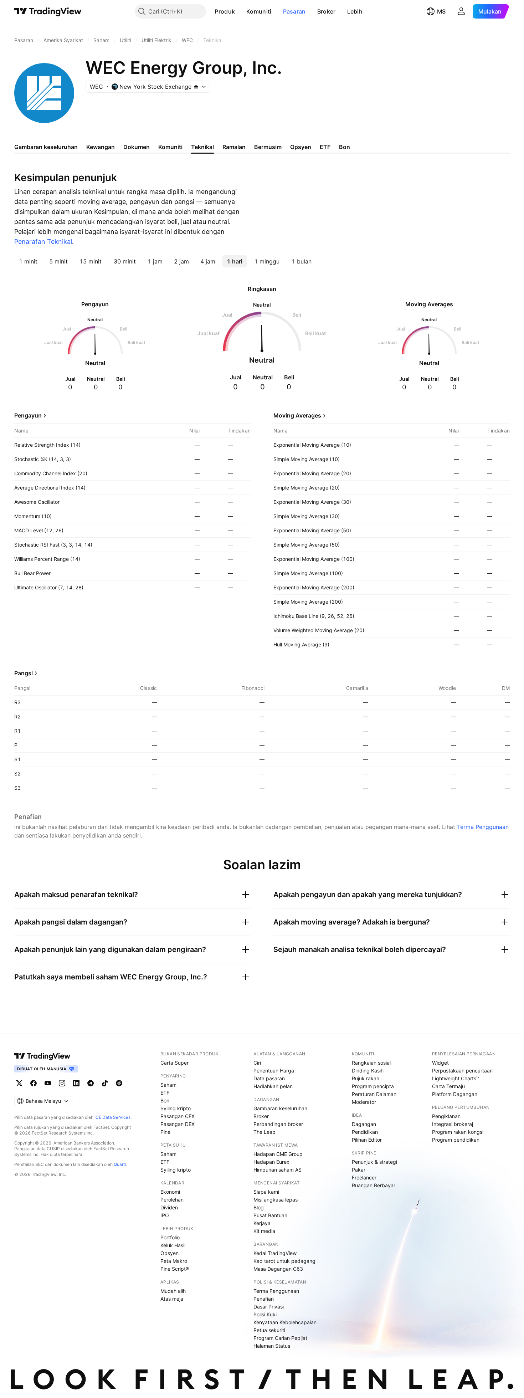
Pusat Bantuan (270, 1215)
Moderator (364, 1102)
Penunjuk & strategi (374, 1162)
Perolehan (172, 1200)
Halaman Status (271, 1346)
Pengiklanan (446, 1116)
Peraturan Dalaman (374, 1094)
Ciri (257, 1063)
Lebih (355, 11)
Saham (168, 1085)
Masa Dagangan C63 (278, 1269)
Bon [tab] (344, 146)
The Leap (264, 1132)
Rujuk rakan (365, 1078)
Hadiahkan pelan (273, 1086)
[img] (196, 86)
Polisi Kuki (265, 1314)
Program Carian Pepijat (280, 1338)
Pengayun (28, 415)
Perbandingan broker (278, 1124)
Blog (258, 1207)
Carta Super (174, 1063)
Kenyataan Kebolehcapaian (285, 1322)
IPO (164, 1215)
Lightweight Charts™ (455, 1078)
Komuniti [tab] (170, 146)
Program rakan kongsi (457, 1132)
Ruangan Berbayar (373, 1185)
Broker (326, 11)
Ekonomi (170, 1192)
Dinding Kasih (368, 1070)
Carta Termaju (448, 1086)
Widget (440, 1063)
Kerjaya (262, 1223)
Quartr (120, 1164)
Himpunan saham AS (277, 1170)
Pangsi (23, 673)
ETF (164, 1093)
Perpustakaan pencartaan (462, 1070)
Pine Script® (174, 1269)
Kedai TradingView (275, 1253)
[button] (240, 11)
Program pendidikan (455, 1140)
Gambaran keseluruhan (280, 1108)
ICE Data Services (112, 1117)
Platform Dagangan (454, 1094)
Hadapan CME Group (278, 1154)
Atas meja (171, 1299)
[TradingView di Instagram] (62, 1083)
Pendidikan (365, 1132)
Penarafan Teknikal (43, 241)
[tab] (28, 261)
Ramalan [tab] (234, 146)
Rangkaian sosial (371, 1063)
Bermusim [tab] (268, 146)
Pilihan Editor (367, 1140)
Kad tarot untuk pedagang (284, 1261)
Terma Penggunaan (483, 826)
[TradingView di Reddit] (119, 1083)
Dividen (169, 1207)
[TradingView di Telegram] (91, 1083)
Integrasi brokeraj (452, 1124)
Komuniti (258, 11)
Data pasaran (269, 1078)
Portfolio (170, 1237)
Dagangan (364, 1124)
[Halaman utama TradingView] (42, 1056)
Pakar (358, 1170)
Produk (225, 11)
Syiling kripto (175, 1108)
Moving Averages (297, 415)
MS (441, 11)
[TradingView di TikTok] (105, 1083)
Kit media (264, 1231)
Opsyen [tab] (300, 146)
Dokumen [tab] (136, 146)
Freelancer (364, 1177)
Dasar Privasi (268, 1307)
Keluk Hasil (172, 1245)
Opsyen (169, 1253)
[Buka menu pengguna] (461, 11)
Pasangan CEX (177, 1116)
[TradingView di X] (19, 1083)
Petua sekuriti (269, 1330)
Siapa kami (266, 1192)
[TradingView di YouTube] (48, 1083)
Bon (164, 1100)
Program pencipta (373, 1086)
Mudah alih (173, 1291)
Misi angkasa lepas (275, 1200)
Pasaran (294, 11)
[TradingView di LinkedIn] (76, 1083)
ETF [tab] (325, 146)
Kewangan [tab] (100, 146)
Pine (165, 1132)
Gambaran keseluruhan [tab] (46, 146)
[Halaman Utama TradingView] (48, 11)
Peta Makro (173, 1261)
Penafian (263, 1299)
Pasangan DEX (177, 1124)
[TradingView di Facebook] (33, 1083)
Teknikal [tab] (202, 146)
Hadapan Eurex (271, 1162)
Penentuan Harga (273, 1070)
